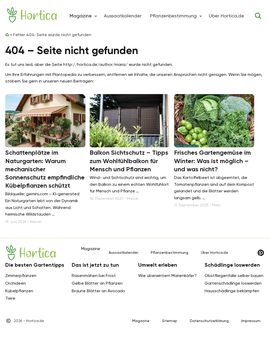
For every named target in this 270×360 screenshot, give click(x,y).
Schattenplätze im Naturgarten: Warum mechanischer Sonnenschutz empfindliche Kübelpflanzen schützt (45, 169)
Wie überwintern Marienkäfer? (167, 275)
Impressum (251, 321)
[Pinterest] (261, 253)
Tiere (10, 298)
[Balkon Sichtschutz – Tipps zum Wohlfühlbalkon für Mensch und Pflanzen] (130, 121)
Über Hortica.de (226, 15)
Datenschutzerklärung (209, 321)
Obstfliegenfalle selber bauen (234, 275)
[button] (96, 15)
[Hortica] (32, 15)
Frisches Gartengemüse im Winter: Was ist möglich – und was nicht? (212, 161)
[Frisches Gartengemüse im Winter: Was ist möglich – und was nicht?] (214, 121)
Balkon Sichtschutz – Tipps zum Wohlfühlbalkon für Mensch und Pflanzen (129, 161)
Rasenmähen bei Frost (94, 275)
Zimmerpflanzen (20, 275)
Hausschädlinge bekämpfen (232, 290)
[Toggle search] (258, 15)
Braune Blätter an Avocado (98, 290)
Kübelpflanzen (19, 290)
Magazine (141, 321)
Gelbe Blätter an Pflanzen (97, 283)
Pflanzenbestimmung (173, 15)
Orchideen (15, 283)
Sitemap (169, 321)
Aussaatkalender (123, 15)
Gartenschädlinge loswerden (233, 283)
